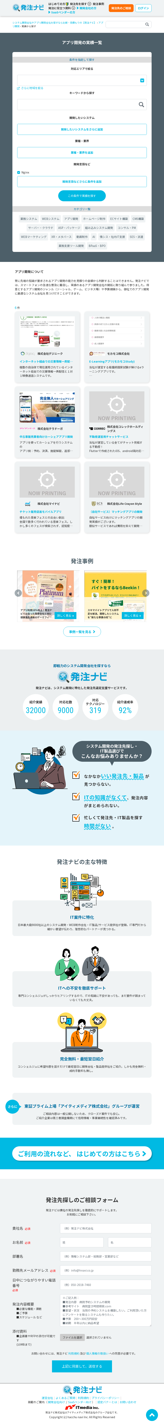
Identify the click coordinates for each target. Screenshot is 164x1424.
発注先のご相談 (121, 8)
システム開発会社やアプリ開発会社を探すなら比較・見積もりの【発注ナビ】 (54, 22)
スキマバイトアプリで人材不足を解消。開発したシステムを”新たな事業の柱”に (103, 613)
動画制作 (82, 237)
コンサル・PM (127, 228)
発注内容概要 (23, 1304)
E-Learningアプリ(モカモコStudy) (112, 361)
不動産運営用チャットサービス (108, 437)
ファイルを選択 (72, 1337)
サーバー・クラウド (40, 228)
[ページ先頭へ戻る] (152, 1415)
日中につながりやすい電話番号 (34, 1282)
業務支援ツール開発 (71, 246)
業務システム (28, 219)
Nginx (25, 172)
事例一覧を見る (80, 631)
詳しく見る (64, 615)
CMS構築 (138, 219)
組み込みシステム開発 (99, 228)
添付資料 (19, 1331)
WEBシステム (50, 219)
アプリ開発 (71, 219)
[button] (18, 593)
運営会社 (47, 1398)
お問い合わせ (128, 1402)
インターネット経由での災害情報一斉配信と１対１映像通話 (46, 361)
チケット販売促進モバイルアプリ (41, 512)
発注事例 (98, 4)
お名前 (17, 1242)
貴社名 (17, 1228)
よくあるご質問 (65, 1398)
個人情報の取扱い (97, 1353)
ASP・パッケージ (69, 228)
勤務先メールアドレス (30, 1270)
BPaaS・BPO (97, 246)
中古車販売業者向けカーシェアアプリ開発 (46, 437)
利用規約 (73, 1353)
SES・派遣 (136, 237)
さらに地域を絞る (31, 88)
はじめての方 (57, 4)
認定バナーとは (107, 1402)
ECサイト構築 (119, 219)
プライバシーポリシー (106, 1398)
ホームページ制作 (94, 219)
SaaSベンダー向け (79, 1402)
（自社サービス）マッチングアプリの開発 (115, 512)
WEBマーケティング (34, 237)
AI (93, 237)
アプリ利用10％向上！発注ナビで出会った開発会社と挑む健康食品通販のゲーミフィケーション (36, 613)
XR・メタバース (61, 237)
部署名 (17, 1256)
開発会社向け (56, 1402)
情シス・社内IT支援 (112, 237)
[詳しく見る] (48, 596)
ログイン (143, 8)
